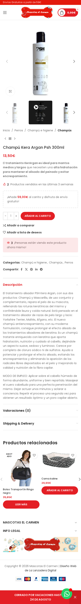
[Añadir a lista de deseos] (34, 455)
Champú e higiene (40, 130)
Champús (65, 130)
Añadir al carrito (38, 216)
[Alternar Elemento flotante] (66, 593)
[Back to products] (10, 138)
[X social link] (26, 269)
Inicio (6, 130)
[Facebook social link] (21, 269)
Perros (19, 130)
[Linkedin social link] (36, 269)
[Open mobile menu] (5, 12)
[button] (7, 61)
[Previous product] (5, 138)
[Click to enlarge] (10, 91)
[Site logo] (37, 12)
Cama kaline (49, 478)
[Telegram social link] (41, 269)
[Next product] (14, 138)
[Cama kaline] (59, 463)
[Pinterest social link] (31, 269)
